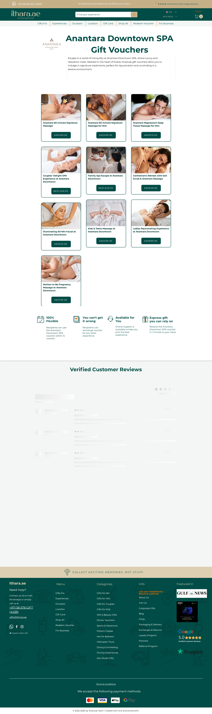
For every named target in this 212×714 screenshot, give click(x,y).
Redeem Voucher (65, 625)
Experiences (62, 598)
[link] (199, 16)
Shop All (60, 619)
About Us (144, 597)
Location (60, 609)
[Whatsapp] (14, 3)
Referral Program (148, 646)
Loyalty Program (148, 635)
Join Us (143, 602)
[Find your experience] (134, 14)
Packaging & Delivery (150, 624)
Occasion (60, 603)
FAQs (142, 619)
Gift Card (60, 614)
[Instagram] (22, 627)
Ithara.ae (17, 583)
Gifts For (60, 593)
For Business (62, 630)
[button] (170, 16)
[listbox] (170, 16)
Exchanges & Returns (150, 630)
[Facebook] (17, 627)
